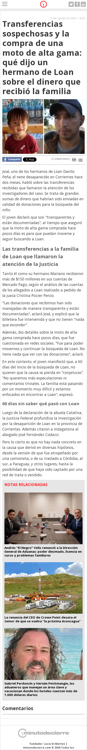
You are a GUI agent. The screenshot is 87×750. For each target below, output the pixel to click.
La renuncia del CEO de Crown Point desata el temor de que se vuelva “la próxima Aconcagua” (42, 619)
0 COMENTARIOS (60, 158)
